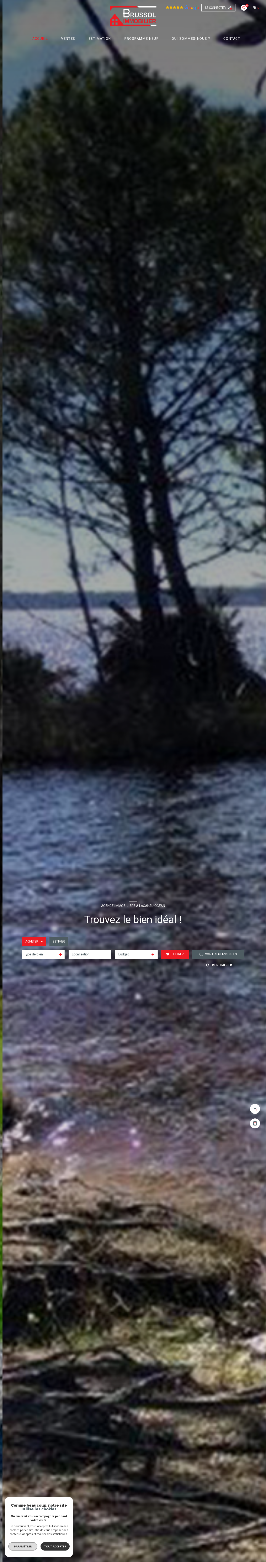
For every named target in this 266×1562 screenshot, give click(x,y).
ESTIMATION (100, 38)
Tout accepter (55, 1546)
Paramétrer (23, 1546)
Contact (232, 38)
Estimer (59, 941)
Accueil (40, 38)
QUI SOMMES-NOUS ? (191, 38)
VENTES (68, 38)
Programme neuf (141, 38)
